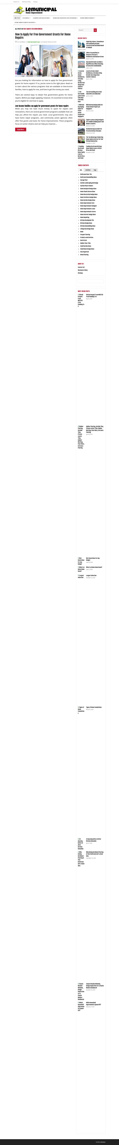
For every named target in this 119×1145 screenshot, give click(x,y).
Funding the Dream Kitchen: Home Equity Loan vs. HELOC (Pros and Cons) (94, 148)
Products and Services (86, 237)
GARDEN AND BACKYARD (41, 18)
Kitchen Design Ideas (86, 223)
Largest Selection (91, 575)
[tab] (81, 170)
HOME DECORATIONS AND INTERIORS (64, 18)
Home (18, 18)
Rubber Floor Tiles (85, 243)
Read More (20, 129)
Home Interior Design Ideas (88, 214)
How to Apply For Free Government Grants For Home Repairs (42, 36)
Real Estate (83, 240)
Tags (95, 170)
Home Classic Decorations (87, 191)
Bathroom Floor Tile (86, 174)
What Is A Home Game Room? (94, 567)
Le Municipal (102, 1142)
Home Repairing (84, 217)
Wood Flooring (84, 255)
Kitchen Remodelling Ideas (87, 226)
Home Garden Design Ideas (87, 200)
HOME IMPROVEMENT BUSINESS (25, 22)
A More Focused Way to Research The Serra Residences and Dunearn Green (95, 54)
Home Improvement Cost (87, 203)
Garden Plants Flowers (86, 186)
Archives (88, 170)
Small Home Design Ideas (87, 249)
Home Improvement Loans (34, 42)
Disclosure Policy (26, 1)
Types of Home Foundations (94, 707)
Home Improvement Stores (88, 211)
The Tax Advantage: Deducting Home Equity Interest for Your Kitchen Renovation (94, 139)
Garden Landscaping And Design (89, 183)
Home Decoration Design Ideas (88, 194)
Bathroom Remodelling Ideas (88, 177)
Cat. (81, 170)
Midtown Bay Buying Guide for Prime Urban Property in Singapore (94, 107)
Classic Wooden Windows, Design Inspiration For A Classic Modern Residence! (95, 986)
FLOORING (26, 18)
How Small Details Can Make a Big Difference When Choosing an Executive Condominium (94, 64)
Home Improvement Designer (88, 206)
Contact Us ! (16, 1)
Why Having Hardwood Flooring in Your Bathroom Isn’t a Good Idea (94, 854)
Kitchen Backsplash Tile (87, 220)
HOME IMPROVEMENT (87, 18)
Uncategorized (84, 252)
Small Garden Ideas (85, 246)
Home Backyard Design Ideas (88, 189)
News (81, 232)
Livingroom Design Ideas (87, 229)
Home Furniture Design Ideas (88, 197)
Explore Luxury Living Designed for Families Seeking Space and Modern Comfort (95, 122)
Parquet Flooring (85, 234)
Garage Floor (84, 180)
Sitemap (35, 1)
